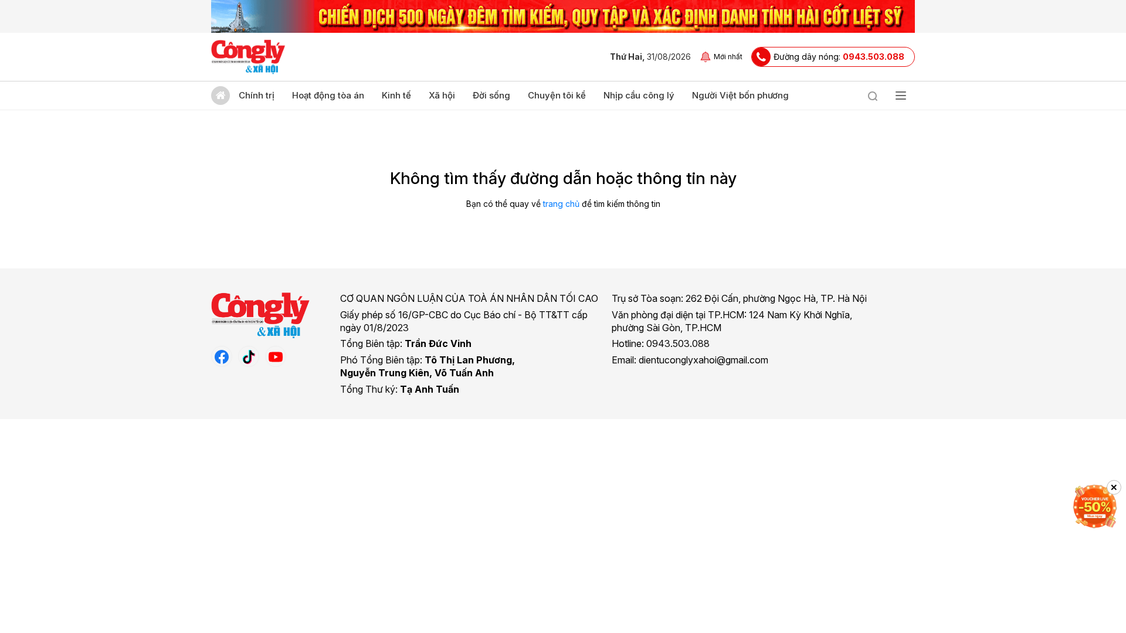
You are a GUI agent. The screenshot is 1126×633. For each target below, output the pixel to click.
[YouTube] (275, 356)
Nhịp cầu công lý (638, 95)
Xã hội (442, 95)
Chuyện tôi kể (557, 95)
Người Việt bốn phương (740, 95)
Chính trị (256, 95)
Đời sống (491, 95)
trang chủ (561, 204)
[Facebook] (221, 356)
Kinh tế (396, 95)
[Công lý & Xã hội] (248, 56)
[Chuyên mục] (901, 96)
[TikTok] (248, 356)
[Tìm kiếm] (873, 95)
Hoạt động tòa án (328, 95)
